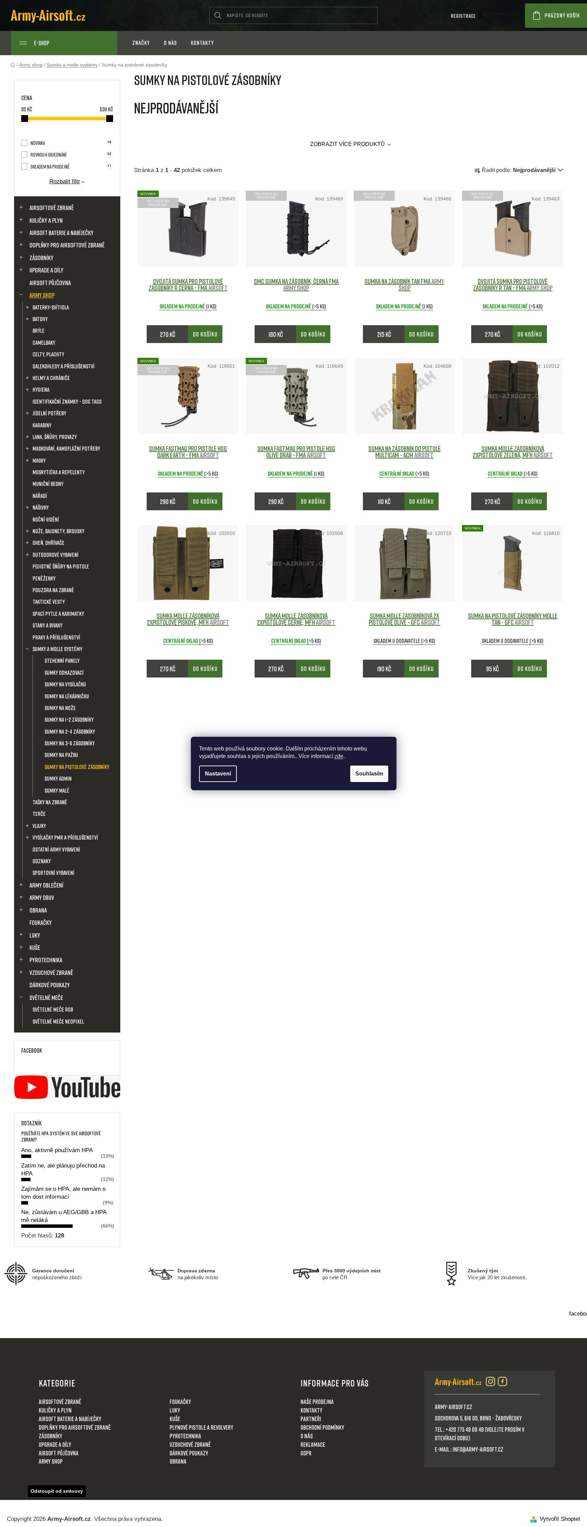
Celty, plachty (48, 354)
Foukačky (40, 922)
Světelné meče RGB (53, 1009)
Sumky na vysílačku (65, 684)
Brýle (39, 330)
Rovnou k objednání (70, 154)
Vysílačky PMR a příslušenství (65, 837)
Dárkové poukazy (49, 985)
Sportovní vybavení (53, 872)
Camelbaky (44, 342)
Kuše (34, 947)
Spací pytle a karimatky (58, 613)
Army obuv (41, 897)
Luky (34, 935)
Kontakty (311, 1410)
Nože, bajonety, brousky (58, 531)
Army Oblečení (46, 885)
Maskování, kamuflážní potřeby (66, 448)
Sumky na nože (60, 707)
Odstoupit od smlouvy (56, 1491)
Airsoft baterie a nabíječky (61, 232)
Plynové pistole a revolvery (201, 1427)
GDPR (306, 1453)
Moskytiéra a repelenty (59, 472)
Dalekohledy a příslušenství (64, 366)
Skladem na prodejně (70, 166)
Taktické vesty (49, 601)
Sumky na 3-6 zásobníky (70, 743)
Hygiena (41, 389)
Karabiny (42, 425)
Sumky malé (57, 790)
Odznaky (42, 861)
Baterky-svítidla (51, 307)
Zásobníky (41, 257)
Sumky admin (58, 778)
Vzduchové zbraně (51, 972)
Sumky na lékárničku (67, 696)
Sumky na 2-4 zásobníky (70, 731)
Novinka (70, 143)
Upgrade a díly (46, 270)
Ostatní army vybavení (56, 849)
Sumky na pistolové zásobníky (77, 766)
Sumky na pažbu (61, 754)
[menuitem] (141, 43)
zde (338, 756)
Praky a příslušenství (56, 637)
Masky (39, 460)
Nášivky (41, 507)
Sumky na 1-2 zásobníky (69, 719)
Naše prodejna (317, 1401)
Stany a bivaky (47, 625)
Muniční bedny (48, 483)
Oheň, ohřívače (48, 542)
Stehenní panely (62, 660)
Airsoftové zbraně (51, 207)
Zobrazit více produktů (348, 144)
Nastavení (218, 774)
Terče (39, 813)
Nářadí (40, 495)
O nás (307, 1436)
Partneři (311, 1418)
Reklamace (313, 1444)
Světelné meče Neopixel (58, 1021)
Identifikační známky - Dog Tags (67, 401)
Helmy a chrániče (51, 377)
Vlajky (39, 825)
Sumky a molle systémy (57, 648)
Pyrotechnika (45, 960)
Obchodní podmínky (322, 1427)
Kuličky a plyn (46, 220)
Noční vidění (46, 519)
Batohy (40, 318)
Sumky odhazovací (64, 672)
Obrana (38, 910)
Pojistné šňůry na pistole (61, 566)
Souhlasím (369, 774)
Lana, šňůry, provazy (55, 436)
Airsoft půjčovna (50, 282)
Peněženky (44, 578)
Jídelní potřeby (49, 413)
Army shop (41, 295)
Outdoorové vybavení (55, 554)
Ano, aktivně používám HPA (57, 1150)
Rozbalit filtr (64, 181)
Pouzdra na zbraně (53, 590)
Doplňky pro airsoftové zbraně (67, 245)
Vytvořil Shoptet (560, 1519)
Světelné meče (46, 997)
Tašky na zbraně (50, 802)
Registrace (463, 16)
